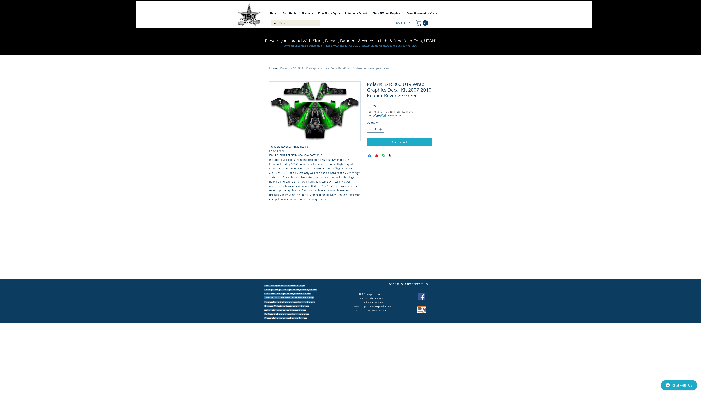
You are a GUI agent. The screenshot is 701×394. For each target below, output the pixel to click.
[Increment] (381, 129)
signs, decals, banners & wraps (299, 297)
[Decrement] (369, 129)
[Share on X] (390, 156)
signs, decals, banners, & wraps (302, 290)
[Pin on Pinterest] (376, 156)
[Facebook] (421, 296)
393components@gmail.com (372, 306)
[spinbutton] (375, 129)
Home (273, 68)
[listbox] (403, 23)
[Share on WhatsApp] (383, 156)
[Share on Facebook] (369, 156)
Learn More (394, 115)
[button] (422, 23)
